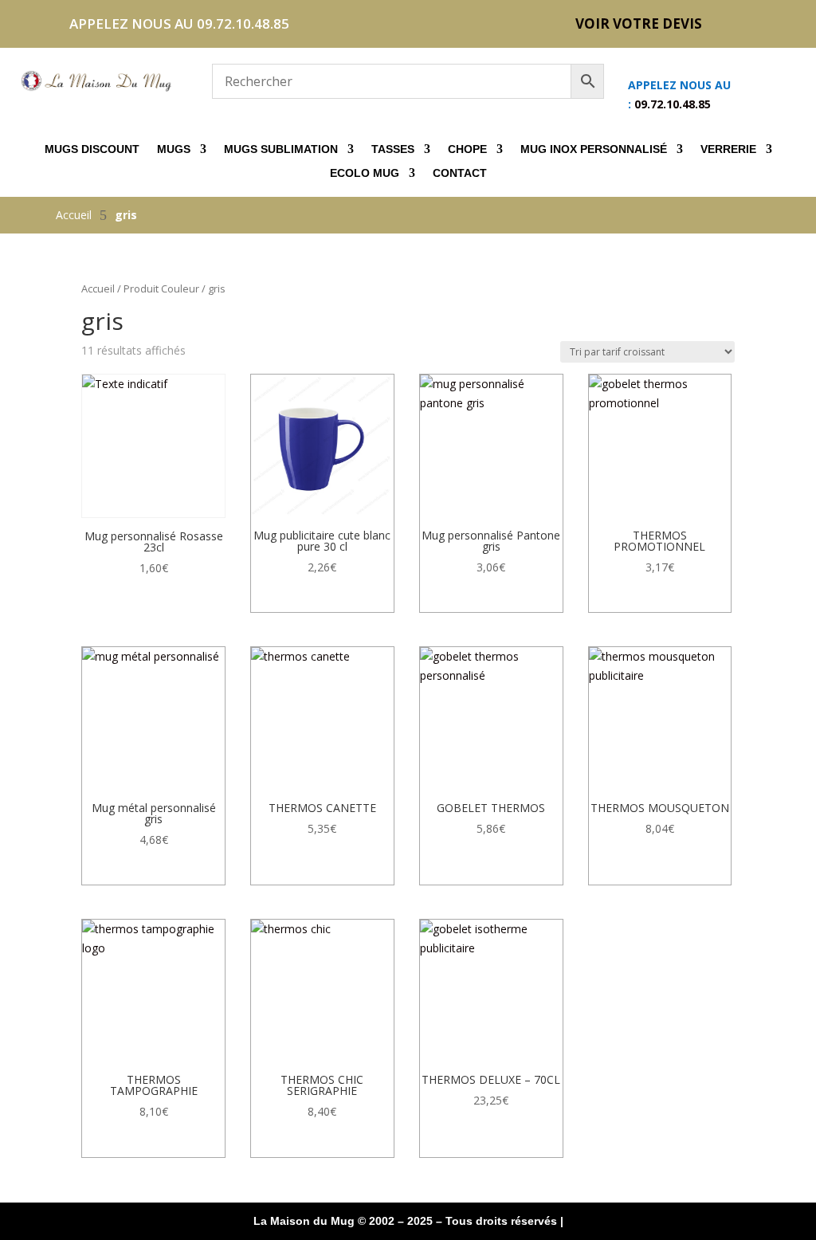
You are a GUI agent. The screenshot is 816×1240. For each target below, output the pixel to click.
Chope (467, 149)
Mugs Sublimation (281, 149)
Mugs (173, 149)
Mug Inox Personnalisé (593, 149)
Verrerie (728, 149)
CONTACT (460, 173)
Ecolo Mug (364, 173)
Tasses (392, 149)
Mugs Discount (92, 149)
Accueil (98, 288)
